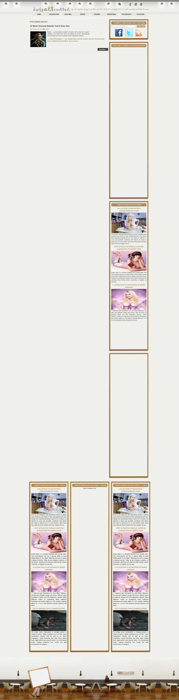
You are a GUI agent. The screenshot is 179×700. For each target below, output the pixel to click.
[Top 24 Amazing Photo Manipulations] (49, 630)
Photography (126, 14)
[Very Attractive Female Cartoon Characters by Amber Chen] (128, 271)
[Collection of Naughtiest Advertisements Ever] (128, 233)
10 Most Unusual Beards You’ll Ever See (50, 26)
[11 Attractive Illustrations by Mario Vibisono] (128, 309)
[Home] (130, 5)
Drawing (97, 14)
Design (82, 14)
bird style (79, 38)
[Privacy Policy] (141, 5)
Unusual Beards (63, 41)
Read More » (103, 49)
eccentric (85, 38)
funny (92, 38)
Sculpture (140, 14)
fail (89, 38)
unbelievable (55, 41)
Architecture (54, 14)
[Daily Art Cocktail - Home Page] (91, 9)
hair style (97, 38)
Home (39, 14)
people (102, 38)
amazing (70, 38)
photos (49, 41)
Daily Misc (68, 14)
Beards (75, 38)
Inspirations (111, 14)
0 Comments (74, 41)
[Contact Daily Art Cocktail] (135, 5)
